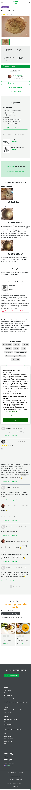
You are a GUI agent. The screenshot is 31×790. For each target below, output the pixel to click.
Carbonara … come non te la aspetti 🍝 (7, 640)
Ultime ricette (8, 695)
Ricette (6, 687)
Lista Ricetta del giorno (10, 698)
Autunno (25, 344)
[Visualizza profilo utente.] (10, 76)
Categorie (7, 693)
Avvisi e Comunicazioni (10, 719)
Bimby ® (6, 722)
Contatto (20, 772)
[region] (15, 395)
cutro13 (8, 428)
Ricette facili (7, 344)
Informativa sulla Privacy (15, 779)
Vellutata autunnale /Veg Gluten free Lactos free (22, 640)
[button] (2, 3)
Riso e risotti (15, 359)
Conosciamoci (8, 724)
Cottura (16, 344)
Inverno (8, 348)
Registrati (6, 707)
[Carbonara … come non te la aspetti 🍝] (8, 628)
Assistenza (7, 727)
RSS (5, 743)
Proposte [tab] (19, 617)
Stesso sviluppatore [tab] (8, 617)
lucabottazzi (18, 75)
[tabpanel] (15, 639)
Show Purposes (15, 415)
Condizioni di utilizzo (15, 776)
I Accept (15, 420)
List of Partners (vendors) (10, 411)
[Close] (28, 368)
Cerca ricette (7, 690)
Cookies (15, 786)
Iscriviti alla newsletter (11, 675)
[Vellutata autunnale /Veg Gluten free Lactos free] (23, 628)
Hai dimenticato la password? (12, 710)
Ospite (8, 487)
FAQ (24, 783)
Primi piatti (8, 352)
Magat (8, 441)
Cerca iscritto (8, 741)
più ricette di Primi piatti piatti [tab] (10, 614)
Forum (6, 716)
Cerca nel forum (8, 738)
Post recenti (7, 712)
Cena (23, 348)
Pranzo (16, 348)
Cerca (5, 733)
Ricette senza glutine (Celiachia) (15, 356)
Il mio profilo (15, 702)
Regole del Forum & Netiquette (13, 729)
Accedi (6, 705)
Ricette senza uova (20, 352)
